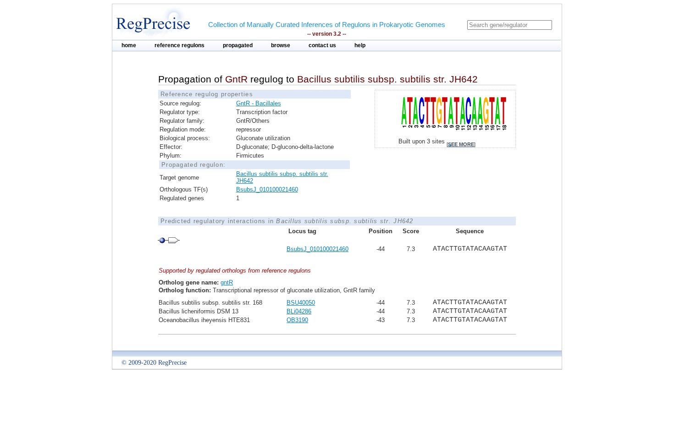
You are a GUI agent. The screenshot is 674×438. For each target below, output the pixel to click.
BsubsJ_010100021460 (267, 189)
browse (280, 45)
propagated (238, 45)
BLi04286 (299, 311)
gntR (227, 282)
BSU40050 (301, 302)
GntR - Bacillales (258, 103)
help (359, 45)
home (129, 45)
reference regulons (179, 45)
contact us (322, 45)
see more (461, 144)
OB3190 (297, 320)
